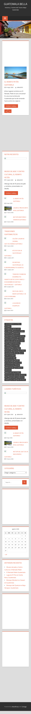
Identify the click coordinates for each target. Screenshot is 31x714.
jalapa (21, 353)
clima (14, 341)
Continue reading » (11, 106)
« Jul (6, 554)
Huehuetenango (9, 353)
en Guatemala (16, 348)
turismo (7, 380)
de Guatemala (15, 346)
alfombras (8, 326)
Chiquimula (8, 341)
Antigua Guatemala (18, 331)
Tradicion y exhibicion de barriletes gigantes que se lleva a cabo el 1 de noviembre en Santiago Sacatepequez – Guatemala (15, 279)
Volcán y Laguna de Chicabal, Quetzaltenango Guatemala (14, 241)
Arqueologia (8, 333)
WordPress (15, 706)
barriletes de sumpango (18, 336)
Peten (17, 365)
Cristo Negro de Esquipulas (12, 343)
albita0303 (20, 87)
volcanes (13, 380)
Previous (6, 111)
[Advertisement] (15, 55)
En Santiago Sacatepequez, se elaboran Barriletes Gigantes (14, 265)
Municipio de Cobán (10, 358)
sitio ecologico (9, 375)
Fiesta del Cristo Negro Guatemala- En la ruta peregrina (15, 293)
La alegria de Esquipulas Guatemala (12, 305)
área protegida (21, 380)
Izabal (17, 353)
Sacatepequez (19, 367)
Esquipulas (8, 350)
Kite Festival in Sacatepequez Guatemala (13, 253)
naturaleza (8, 363)
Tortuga (24, 706)
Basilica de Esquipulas (11, 338)
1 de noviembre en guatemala (13, 324)
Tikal (6, 377)
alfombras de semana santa (12, 329)
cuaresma (7, 346)
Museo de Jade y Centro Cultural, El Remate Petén (14, 174)
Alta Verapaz (8, 331)
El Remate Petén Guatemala (15, 572)
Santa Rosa (8, 370)
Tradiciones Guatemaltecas (16, 377)
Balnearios (17, 333)
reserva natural (9, 367)
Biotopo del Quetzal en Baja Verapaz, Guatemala (16, 454)
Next (9, 111)
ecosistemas (8, 348)
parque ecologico (10, 365)
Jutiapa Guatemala (10, 355)
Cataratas (21, 338)
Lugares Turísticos (12, 389)
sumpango (23, 375)
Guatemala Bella (15, 4)
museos (17, 360)
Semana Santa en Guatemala (12, 372)
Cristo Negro (20, 341)
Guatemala (22, 350)
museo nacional (9, 360)
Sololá (17, 375)
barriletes (7, 336)
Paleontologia (17, 363)
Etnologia (15, 350)
